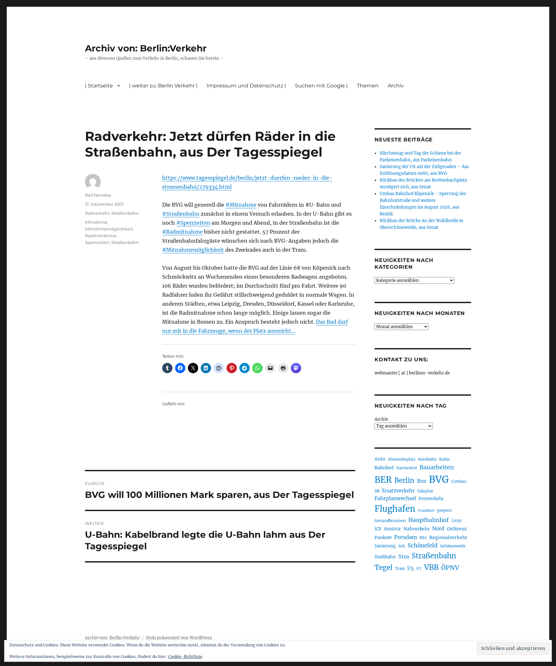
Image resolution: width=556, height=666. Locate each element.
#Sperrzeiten (193, 223)
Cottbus (458, 481)
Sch (401, 546)
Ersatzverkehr (398, 491)
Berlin (404, 480)
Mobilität (392, 529)
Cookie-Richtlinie (185, 656)
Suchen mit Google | (321, 86)
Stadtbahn (385, 557)
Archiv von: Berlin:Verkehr (146, 48)
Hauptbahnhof (428, 520)
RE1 (423, 537)
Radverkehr (97, 213)
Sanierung (385, 546)
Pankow (383, 537)
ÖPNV (450, 568)
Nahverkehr (416, 529)
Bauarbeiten (437, 467)
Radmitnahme (100, 235)
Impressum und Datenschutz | (246, 86)
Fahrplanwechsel (395, 498)
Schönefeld (423, 545)
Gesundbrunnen (390, 520)
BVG (439, 479)
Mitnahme (96, 222)
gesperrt (444, 510)
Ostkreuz (457, 529)
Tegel (384, 567)
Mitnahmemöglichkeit (109, 228)
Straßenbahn (125, 213)
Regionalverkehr (448, 537)
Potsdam (405, 537)
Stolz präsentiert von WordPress (179, 638)
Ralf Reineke (98, 195)
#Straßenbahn (180, 214)
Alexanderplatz (401, 459)
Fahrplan (425, 491)
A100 (380, 459)
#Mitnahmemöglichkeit (193, 250)
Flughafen (395, 509)
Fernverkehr (431, 498)
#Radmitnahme (182, 232)
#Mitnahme (241, 205)
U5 (410, 568)
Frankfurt (426, 511)
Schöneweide (453, 546)
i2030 (456, 520)
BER (383, 479)
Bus (421, 481)
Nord (438, 529)
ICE (378, 528)
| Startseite (99, 86)
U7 (419, 568)
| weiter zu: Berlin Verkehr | (163, 86)
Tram (400, 568)
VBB (431, 567)
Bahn (444, 459)
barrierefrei (406, 468)
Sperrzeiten (97, 242)
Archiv (381, 419)
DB (377, 491)
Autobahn (427, 459)
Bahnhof (384, 468)
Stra (403, 556)
